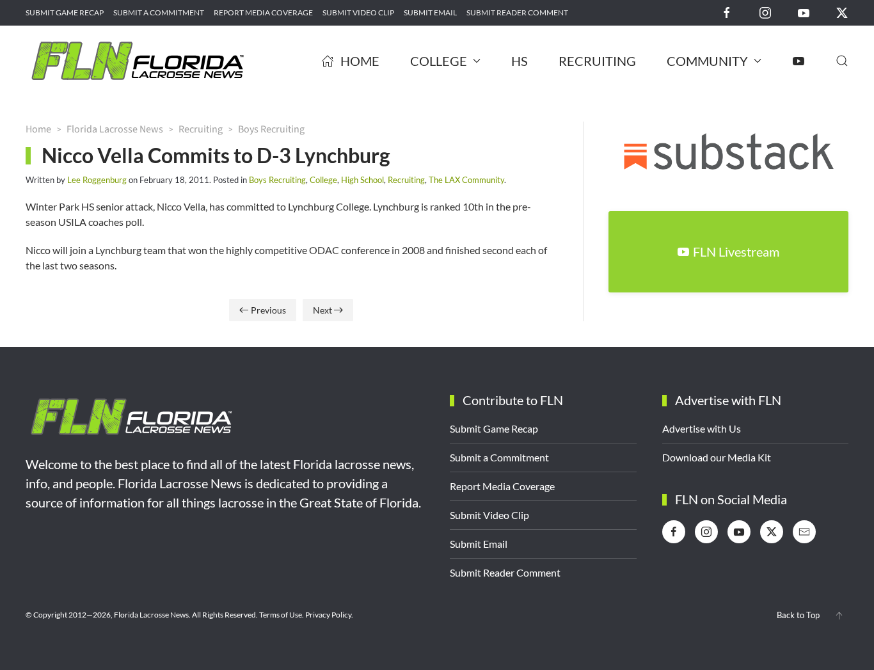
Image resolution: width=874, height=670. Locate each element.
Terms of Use (280, 614)
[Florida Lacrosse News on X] (842, 12)
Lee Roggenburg (97, 180)
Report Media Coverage (263, 12)
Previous (268, 310)
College (323, 180)
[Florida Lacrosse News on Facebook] (726, 12)
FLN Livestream (736, 251)
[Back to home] (138, 61)
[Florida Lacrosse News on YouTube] (803, 12)
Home (359, 60)
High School (362, 180)
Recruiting (597, 60)
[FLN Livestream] (798, 61)
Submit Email (430, 12)
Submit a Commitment (158, 12)
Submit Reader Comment (517, 12)
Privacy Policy (328, 614)
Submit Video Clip (358, 12)
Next (322, 310)
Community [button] (707, 60)
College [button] (438, 60)
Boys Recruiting (277, 180)
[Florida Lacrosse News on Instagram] (765, 12)
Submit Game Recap (65, 12)
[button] (842, 61)
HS (519, 60)
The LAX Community (466, 180)
